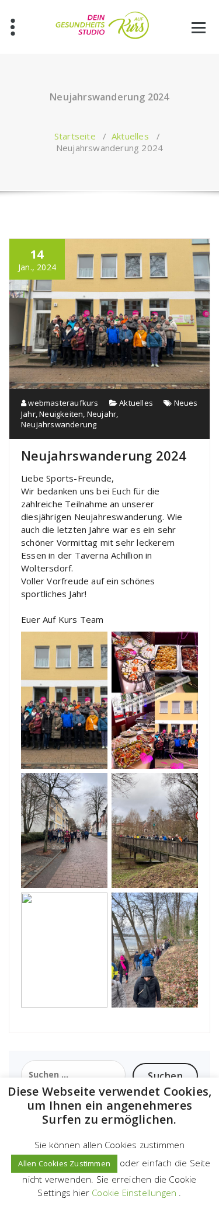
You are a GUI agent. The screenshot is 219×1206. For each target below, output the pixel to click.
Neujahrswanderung (58, 424)
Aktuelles (130, 136)
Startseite (75, 136)
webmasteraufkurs (62, 403)
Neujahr (101, 414)
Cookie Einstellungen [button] (134, 1192)
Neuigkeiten (61, 414)
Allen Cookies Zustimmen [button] (64, 1163)
